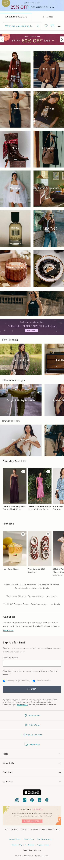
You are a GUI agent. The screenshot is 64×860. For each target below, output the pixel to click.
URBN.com (29, 845)
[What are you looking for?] (37, 26)
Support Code (43, 845)
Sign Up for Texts (34, 735)
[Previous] (2, 39)
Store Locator (34, 715)
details (46, 588)
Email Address (10, 658)
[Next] (61, 39)
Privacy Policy (22, 705)
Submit (31, 689)
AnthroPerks (34, 725)
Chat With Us (34, 744)
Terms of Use (29, 839)
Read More (8, 630)
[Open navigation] (59, 26)
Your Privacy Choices (32, 850)
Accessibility (17, 845)
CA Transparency (44, 839)
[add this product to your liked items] (23, 471)
